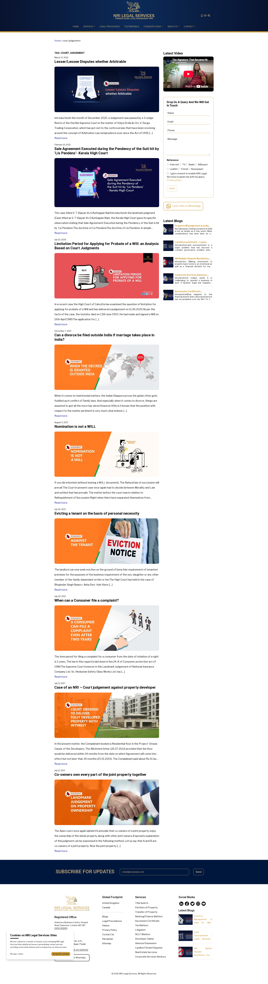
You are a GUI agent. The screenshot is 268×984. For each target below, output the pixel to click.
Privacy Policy (109, 930)
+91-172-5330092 (80, 950)
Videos (105, 925)
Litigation (140, 930)
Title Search (141, 903)
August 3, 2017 (61, 422)
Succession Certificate (147, 921)
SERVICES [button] (88, 26)
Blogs (105, 916)
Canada (106, 907)
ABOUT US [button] (172, 26)
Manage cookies (16, 954)
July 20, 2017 (60, 596)
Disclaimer (107, 939)
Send (172, 188)
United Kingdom (110, 903)
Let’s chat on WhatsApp (187, 205)
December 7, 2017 (62, 331)
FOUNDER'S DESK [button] (152, 26)
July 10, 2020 (60, 239)
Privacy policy (174, 180)
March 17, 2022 (61, 57)
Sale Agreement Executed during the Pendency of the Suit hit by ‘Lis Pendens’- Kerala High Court (106, 151)
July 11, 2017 (59, 683)
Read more (60, 138)
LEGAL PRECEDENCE (109, 26)
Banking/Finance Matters (149, 916)
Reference (173, 160)
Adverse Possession (145, 943)
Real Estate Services (146, 952)
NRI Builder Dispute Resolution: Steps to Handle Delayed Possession (203, 955)
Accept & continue (61, 954)
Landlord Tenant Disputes (148, 947)
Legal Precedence (112, 921)
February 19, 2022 (62, 144)
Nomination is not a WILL (75, 426)
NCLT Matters (142, 934)
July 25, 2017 (60, 509)
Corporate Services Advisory (150, 956)
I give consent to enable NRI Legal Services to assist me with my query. (187, 177)
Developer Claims (144, 938)
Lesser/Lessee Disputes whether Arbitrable (90, 61)
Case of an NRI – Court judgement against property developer (105, 687)
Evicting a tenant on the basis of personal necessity (96, 513)
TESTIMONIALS (131, 26)
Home (76, 26)
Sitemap (106, 943)
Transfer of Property (146, 912)
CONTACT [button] (188, 26)
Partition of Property (146, 907)
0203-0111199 (60, 928)
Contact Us (108, 934)
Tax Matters (141, 925)
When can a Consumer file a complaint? (86, 600)
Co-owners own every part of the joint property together (100, 774)
